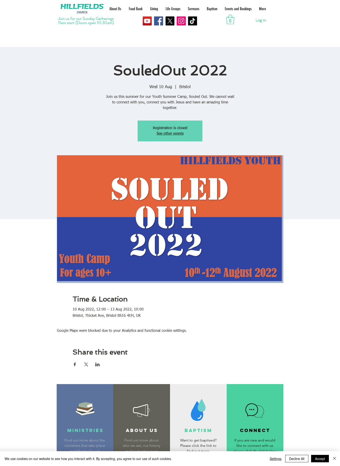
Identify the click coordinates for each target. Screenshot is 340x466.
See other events (170, 134)
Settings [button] (275, 458)
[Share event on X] (86, 364)
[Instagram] (181, 20)
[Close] (334, 458)
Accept (320, 458)
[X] (169, 20)
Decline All (296, 458)
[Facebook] (158, 20)
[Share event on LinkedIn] (97, 364)
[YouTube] (147, 20)
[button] (230, 19)
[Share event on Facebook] (75, 364)
